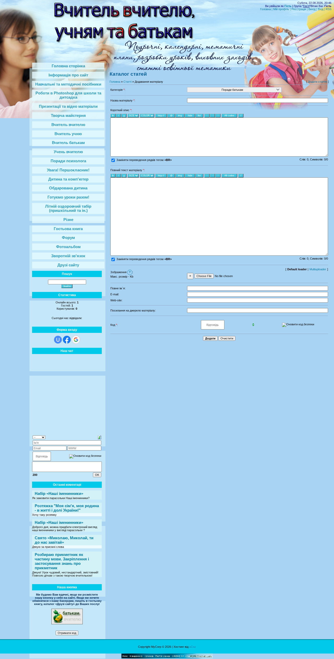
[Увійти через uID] (58, 340)
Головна (265, 9)
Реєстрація (298, 9)
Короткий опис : (121, 110)
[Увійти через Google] (76, 340)
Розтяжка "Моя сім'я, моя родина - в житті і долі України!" (67, 508)
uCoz (192, 646)
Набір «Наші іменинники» (59, 493)
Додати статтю (317, 81)
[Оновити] (99, 437)
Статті (127, 81)
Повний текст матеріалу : (127, 170)
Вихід (311, 9)
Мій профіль (281, 9)
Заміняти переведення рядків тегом (144, 159)
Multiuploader (317, 269)
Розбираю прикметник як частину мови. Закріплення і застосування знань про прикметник (62, 561)
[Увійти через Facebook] (67, 340)
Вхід (320, 9)
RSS (328, 9)
